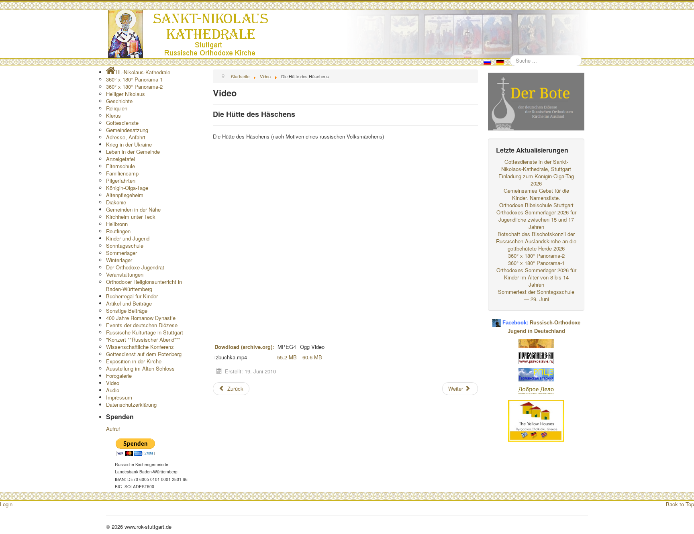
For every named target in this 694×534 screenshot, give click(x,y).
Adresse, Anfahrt (125, 137)
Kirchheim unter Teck (130, 216)
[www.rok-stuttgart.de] (348, 34)
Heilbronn (117, 224)
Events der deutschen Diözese (142, 325)
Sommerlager (121, 253)
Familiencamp (122, 173)
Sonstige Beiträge (126, 310)
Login (6, 504)
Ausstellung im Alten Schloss (140, 368)
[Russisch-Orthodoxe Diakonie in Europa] (536, 389)
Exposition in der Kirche (133, 361)
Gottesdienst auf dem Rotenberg (144, 354)
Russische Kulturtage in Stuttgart (144, 332)
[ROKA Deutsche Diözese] (536, 374)
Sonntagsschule (124, 245)
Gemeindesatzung (127, 130)
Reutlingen (118, 231)
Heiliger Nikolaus (125, 94)
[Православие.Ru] (536, 357)
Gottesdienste (122, 122)
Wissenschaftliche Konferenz (140, 347)
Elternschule (120, 166)
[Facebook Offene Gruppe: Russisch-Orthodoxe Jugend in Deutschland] (496, 320)
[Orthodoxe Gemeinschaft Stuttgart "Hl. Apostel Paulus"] (536, 342)
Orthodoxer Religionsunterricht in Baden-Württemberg (144, 285)
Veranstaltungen (124, 274)
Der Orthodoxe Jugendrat (135, 267)
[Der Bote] (536, 100)
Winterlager (119, 260)
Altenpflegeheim (124, 195)
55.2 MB (287, 357)
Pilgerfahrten (120, 180)
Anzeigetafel (120, 159)
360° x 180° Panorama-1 (134, 79)
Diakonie (116, 202)
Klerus (113, 115)
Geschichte (119, 101)
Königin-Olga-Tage (127, 188)
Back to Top (680, 504)
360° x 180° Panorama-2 (134, 86)
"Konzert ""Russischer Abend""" (143, 339)
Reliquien (116, 108)
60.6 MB (312, 357)
